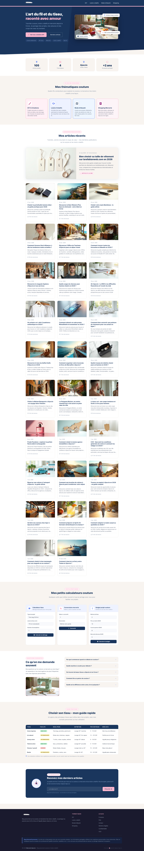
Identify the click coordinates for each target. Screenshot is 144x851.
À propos (101, 817)
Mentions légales (103, 825)
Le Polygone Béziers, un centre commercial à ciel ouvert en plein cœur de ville (70, 403)
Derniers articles (55, 34)
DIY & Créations (33, 108)
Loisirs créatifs (94, 3)
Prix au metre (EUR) (95, 621)
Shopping (116, 3)
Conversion (62, 621)
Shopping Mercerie (105, 108)
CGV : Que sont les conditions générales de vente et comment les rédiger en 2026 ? (103, 444)
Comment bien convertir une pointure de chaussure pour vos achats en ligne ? (103, 324)
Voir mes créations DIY (37, 34)
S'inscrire (107, 789)
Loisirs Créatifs (56, 108)
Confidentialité (103, 828)
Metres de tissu (94, 614)
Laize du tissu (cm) (32, 621)
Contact (101, 823)
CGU (100, 831)
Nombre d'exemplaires (33, 627)
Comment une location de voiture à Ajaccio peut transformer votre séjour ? (72, 484)
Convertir (73, 628)
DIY (86, 3)
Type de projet (31, 614)
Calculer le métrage (41, 635)
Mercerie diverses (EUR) (96, 634)
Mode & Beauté (105, 3)
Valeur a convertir (63, 614)
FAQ (100, 820)
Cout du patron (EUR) (96, 627)
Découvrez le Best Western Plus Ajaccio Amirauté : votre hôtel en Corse (70, 207)
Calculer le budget (104, 641)
